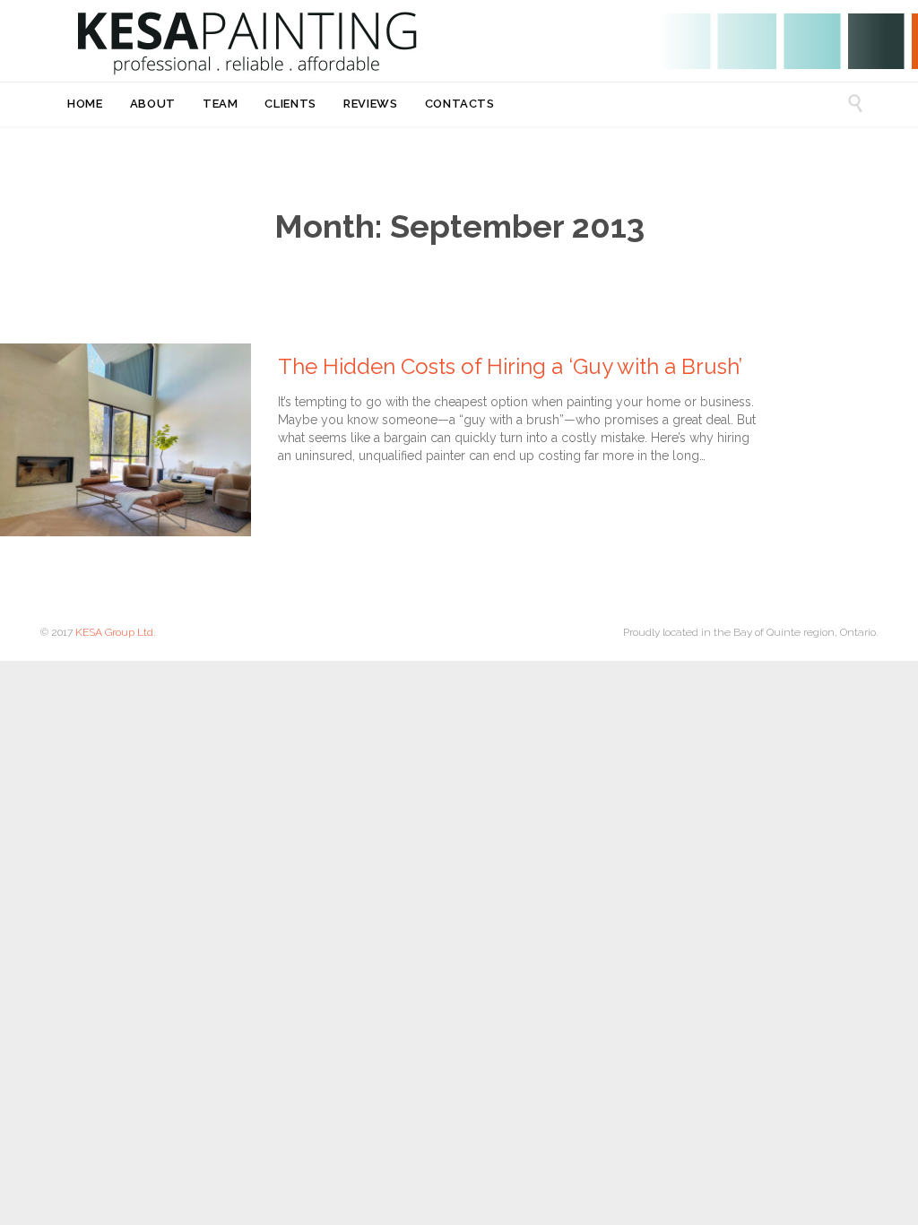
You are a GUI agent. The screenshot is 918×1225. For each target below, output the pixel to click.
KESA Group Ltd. (115, 632)
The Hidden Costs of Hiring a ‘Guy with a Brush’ (510, 366)
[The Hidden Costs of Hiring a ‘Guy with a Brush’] (125, 439)
